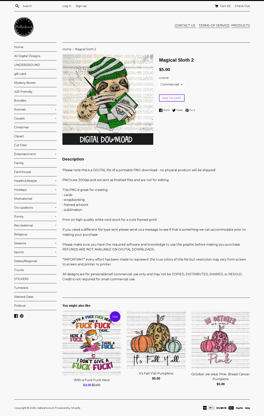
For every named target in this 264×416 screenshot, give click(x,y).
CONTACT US (185, 25)
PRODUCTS (240, 25)
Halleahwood (45, 408)
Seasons (35, 243)
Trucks (19, 270)
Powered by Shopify (67, 408)
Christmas (21, 127)
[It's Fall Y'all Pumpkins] (156, 340)
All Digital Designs (27, 56)
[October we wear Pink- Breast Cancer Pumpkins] (220, 340)
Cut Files (20, 145)
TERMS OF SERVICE (214, 25)
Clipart (19, 136)
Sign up (81, 6)
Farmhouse (22, 172)
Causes (35, 118)
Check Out (242, 6)
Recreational (35, 225)
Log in (66, 6)
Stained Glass (23, 297)
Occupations (35, 207)
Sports (35, 252)
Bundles (20, 100)
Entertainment (35, 154)
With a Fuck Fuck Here (92, 380)
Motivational (23, 198)
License (164, 77)
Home (19, 47)
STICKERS (21, 279)
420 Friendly (23, 91)
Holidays (35, 190)
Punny (35, 216)
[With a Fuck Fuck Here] (91, 343)
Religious (20, 234)
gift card (20, 74)
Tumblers (21, 288)
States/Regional (25, 261)
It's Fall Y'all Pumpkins (156, 373)
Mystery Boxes (25, 83)
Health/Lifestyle (35, 181)
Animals (35, 109)
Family (19, 163)
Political (20, 305)
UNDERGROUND (27, 65)
